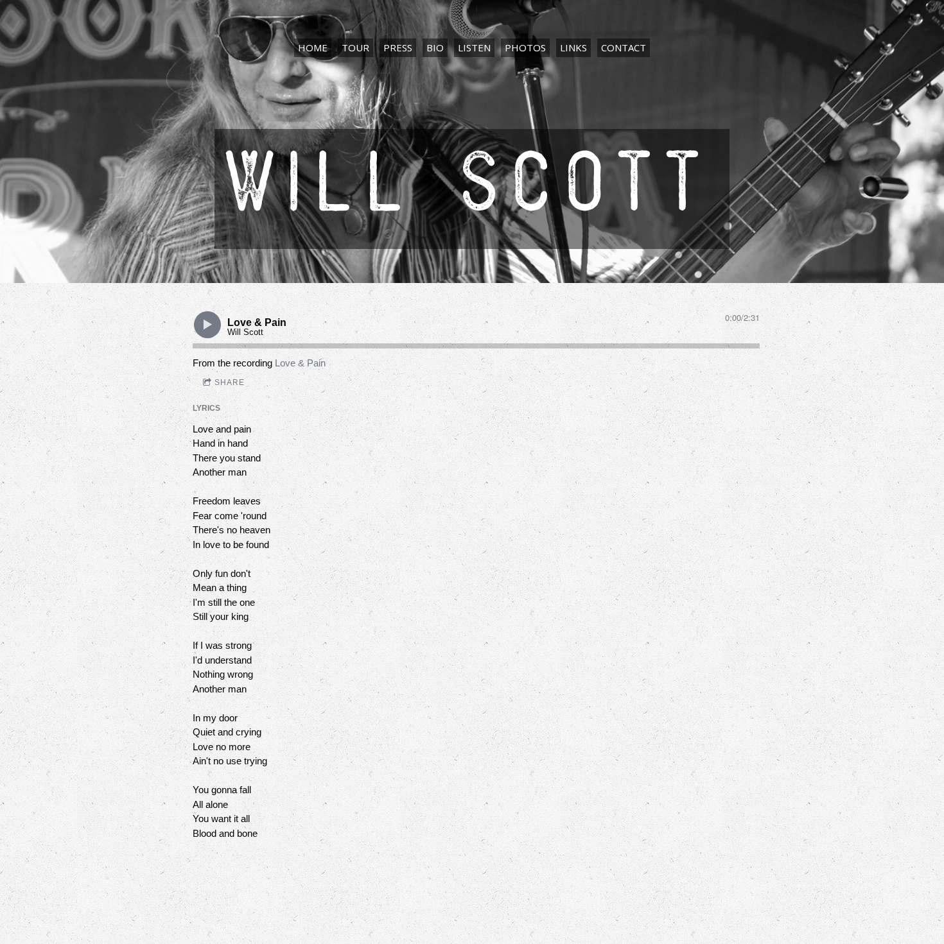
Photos (525, 47)
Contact (623, 47)
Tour (355, 47)
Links (573, 47)
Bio (435, 47)
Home (313, 47)
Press (397, 47)
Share (229, 382)
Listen (474, 47)
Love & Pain (300, 362)
